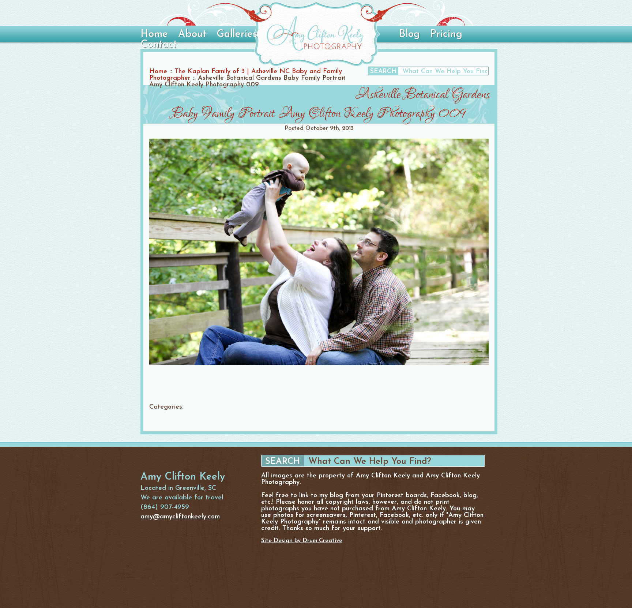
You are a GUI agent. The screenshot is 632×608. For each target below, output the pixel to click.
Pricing (446, 34)
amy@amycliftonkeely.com (180, 517)
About (192, 34)
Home (154, 34)
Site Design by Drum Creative (301, 541)
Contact (158, 45)
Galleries (237, 34)
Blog (409, 34)
